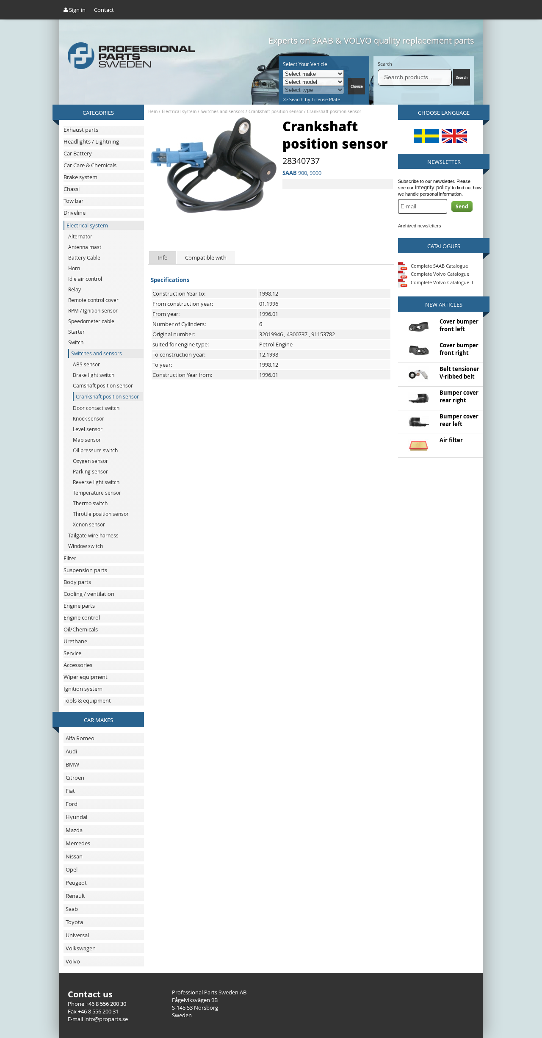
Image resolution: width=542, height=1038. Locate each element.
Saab (72, 909)
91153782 (323, 334)
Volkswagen (81, 948)
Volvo (73, 961)
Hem (153, 111)
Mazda (74, 830)
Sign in (77, 10)
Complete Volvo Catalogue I (440, 274)
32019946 (271, 334)
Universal (77, 935)
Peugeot (76, 882)
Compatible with (206, 257)
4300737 (297, 334)
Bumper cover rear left (459, 420)
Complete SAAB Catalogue (439, 265)
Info (163, 257)
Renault (75, 896)
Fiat (70, 790)
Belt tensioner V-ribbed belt (459, 372)
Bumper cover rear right (459, 396)
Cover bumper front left (459, 325)
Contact (104, 10)
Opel (71, 869)
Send (462, 206)
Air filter (451, 440)
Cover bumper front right (459, 349)
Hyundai (76, 817)
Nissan (74, 856)
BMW (72, 764)
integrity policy (433, 187)
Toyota (74, 922)
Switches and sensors (222, 111)
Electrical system (179, 111)
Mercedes (78, 843)
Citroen (75, 777)
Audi (71, 751)
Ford (71, 804)
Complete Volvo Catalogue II (441, 282)
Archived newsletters (419, 225)
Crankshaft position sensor (276, 111)
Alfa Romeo (80, 738)
